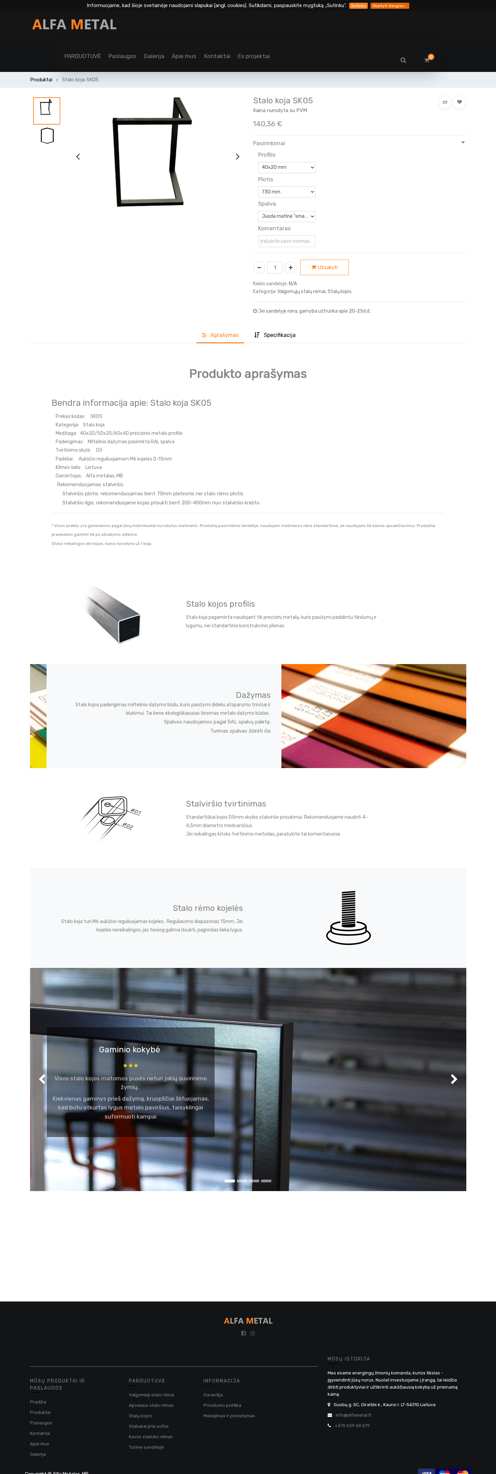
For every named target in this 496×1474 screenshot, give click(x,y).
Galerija (38, 1454)
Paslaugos (41, 1422)
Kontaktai (40, 1433)
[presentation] (78, 156)
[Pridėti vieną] (290, 268)
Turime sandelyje (146, 1447)
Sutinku (358, 5)
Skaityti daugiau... (390, 5)
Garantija (213, 1394)
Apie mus (39, 1443)
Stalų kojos (140, 1415)
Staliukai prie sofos (149, 1426)
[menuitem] (83, 56)
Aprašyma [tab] (224, 335)
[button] (445, 102)
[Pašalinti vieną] (259, 268)
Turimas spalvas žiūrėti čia (240, 731)
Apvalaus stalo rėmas (151, 1405)
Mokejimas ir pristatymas (229, 1415)
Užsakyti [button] (327, 267)
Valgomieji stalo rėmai (151, 1394)
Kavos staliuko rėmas (151, 1436)
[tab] (275, 335)
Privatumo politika (222, 1405)
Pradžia (38, 1401)
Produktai (41, 80)
